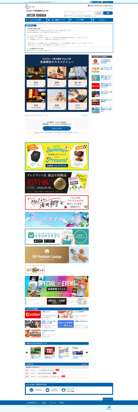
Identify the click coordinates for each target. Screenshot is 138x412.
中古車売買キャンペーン (90, 16)
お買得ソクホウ (46, 311)
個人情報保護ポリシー (33, 402)
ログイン (107, 2)
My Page (108, 5)
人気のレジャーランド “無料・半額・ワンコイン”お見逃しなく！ (107, 77)
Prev (27, 353)
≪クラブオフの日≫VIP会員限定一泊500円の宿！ (105, 61)
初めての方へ (99, 5)
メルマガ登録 (96, 2)
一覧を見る (84, 309)
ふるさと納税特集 (79, 311)
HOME (90, 5)
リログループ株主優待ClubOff (37, 2)
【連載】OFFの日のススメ (81, 321)
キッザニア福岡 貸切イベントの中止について (49, 376)
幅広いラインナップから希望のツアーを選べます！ (106, 109)
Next (87, 353)
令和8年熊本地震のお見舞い (45, 373)
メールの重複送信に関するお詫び (46, 370)
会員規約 (44, 402)
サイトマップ (53, 402)
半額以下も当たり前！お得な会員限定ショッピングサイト (106, 85)
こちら (40, 50)
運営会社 (62, 402)
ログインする (57, 128)
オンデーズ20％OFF (78, 16)
